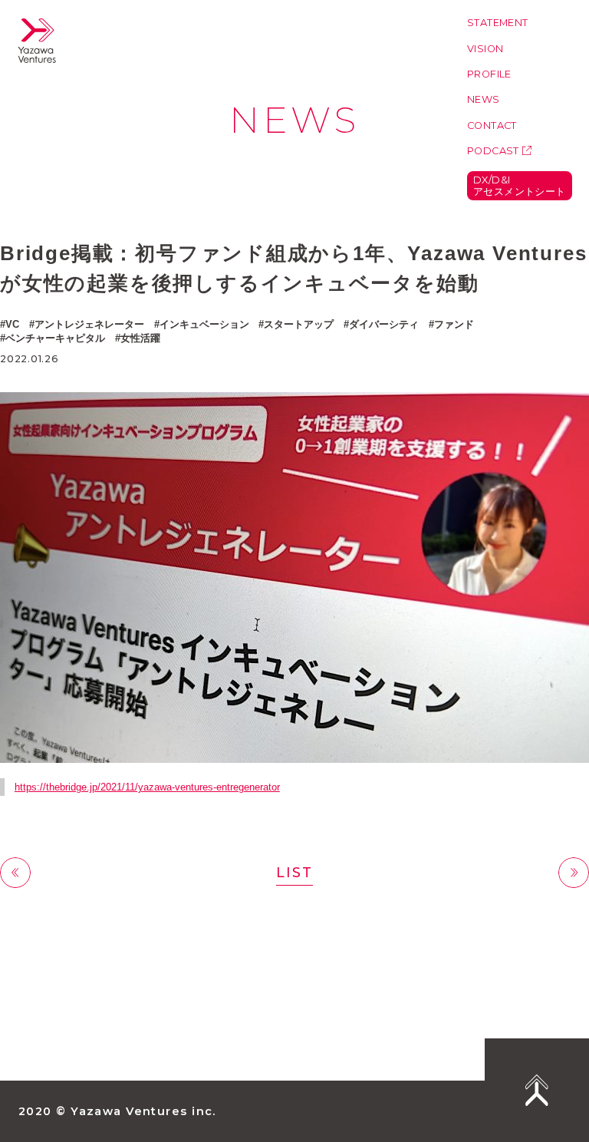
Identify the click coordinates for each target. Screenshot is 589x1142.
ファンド (454, 324)
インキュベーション (204, 324)
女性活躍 (140, 338)
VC (12, 324)
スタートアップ (299, 324)
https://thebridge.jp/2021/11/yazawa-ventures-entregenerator (147, 787)
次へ (574, 873)
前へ (15, 873)
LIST (294, 872)
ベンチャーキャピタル (55, 338)
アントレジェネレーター (89, 324)
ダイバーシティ (384, 324)
